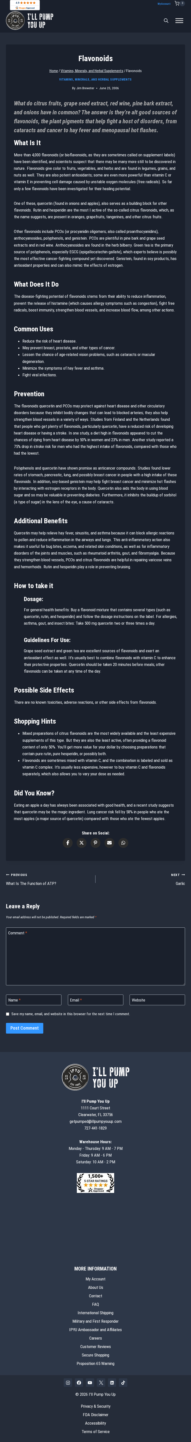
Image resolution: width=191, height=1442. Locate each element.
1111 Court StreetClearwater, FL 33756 (95, 1108)
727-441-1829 (95, 1128)
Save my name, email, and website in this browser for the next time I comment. (70, 1014)
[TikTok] (123, 1382)
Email (76, 1000)
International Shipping (95, 1312)
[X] (101, 1382)
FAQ (95, 1304)
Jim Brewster (85, 88)
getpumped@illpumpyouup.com (96, 1121)
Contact (95, 1295)
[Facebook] (79, 1382)
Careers (95, 1338)
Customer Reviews (95, 1346)
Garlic (178, 879)
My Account (164, 3)
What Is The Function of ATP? (31, 879)
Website (138, 1000)
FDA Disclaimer (95, 1414)
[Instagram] (68, 1382)
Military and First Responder (95, 1321)
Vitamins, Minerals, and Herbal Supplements (95, 79)
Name (14, 1000)
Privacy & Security (95, 1406)
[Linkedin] (112, 1382)
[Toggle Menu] (179, 20)
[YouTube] (90, 1382)
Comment (17, 932)
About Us (95, 1287)
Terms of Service (96, 1431)
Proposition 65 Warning (95, 1363)
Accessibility (95, 1423)
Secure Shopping (95, 1355)
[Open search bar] (166, 20)
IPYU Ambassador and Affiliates (95, 1329)
